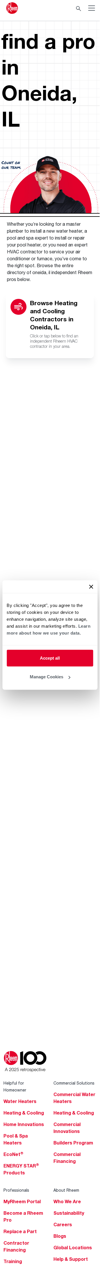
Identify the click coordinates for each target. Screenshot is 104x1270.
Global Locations (72, 1247)
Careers (62, 1224)
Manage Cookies (46, 676)
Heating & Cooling (23, 1113)
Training (12, 1261)
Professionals (16, 1190)
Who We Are (67, 1201)
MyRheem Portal (22, 1201)
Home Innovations (23, 1124)
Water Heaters (19, 1101)
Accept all (50, 657)
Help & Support (70, 1259)
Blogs (59, 1236)
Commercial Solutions (73, 1083)
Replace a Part (20, 1231)
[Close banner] (91, 586)
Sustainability (68, 1213)
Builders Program (73, 1143)
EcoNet (13, 1154)
